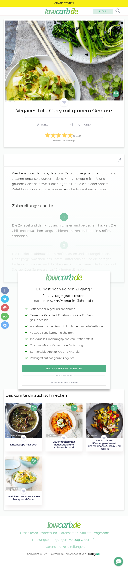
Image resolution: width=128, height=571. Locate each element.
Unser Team (29, 533)
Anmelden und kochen (64, 382)
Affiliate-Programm (94, 533)
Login (103, 11)
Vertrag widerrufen (83, 540)
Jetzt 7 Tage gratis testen (64, 368)
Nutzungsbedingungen (49, 540)
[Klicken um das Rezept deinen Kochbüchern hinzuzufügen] (23, 438)
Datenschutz (68, 533)
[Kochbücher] (64, 102)
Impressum (48, 533)
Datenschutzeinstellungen (65, 547)
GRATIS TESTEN (64, 3)
